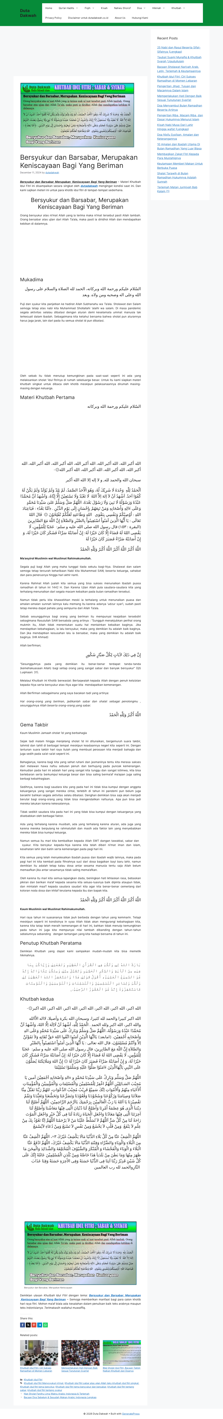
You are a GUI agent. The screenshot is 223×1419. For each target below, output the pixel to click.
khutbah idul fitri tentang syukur (44, 1390)
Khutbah (176, 8)
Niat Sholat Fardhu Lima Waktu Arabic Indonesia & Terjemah (56, 1393)
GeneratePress (131, 1413)
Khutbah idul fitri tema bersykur (37, 1386)
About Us (120, 17)
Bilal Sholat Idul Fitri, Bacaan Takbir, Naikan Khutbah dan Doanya (122, 1369)
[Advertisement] (80, 52)
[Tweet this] (28, 1325)
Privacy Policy (53, 17)
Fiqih (87, 8)
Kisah (104, 8)
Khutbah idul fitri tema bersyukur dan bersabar (81, 1386)
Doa (139, 8)
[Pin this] (34, 1325)
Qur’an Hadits (66, 8)
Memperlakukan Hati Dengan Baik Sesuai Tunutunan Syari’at (79, 1369)
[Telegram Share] (39, 1325)
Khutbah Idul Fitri (33, 1379)
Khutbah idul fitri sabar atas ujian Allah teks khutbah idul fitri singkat (102, 1383)
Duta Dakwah (28, 13)
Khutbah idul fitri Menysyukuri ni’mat (43, 1383)
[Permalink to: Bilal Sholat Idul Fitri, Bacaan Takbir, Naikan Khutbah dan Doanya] (122, 1353)
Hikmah (156, 8)
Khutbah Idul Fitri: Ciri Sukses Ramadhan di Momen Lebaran (36, 1369)
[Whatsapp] (45, 1325)
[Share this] (22, 1325)
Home (48, 8)
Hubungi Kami (140, 17)
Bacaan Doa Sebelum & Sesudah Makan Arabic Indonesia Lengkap (60, 1397)
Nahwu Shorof (122, 8)
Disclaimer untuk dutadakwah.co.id (88, 17)
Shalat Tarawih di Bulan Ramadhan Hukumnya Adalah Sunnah (176, 177)
